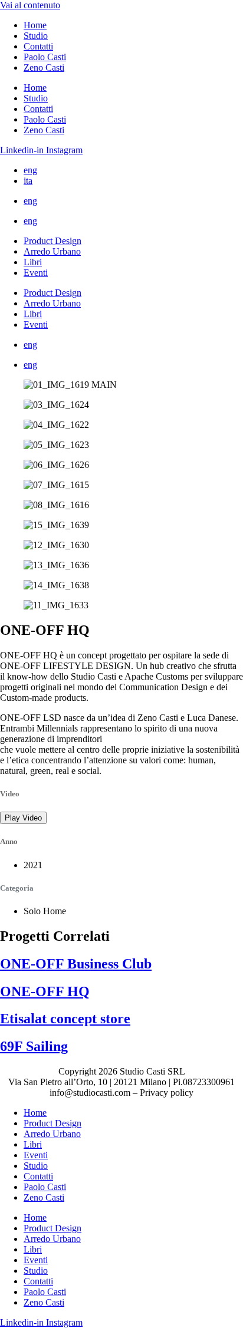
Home (35, 25)
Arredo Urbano (52, 251)
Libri (33, 262)
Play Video (23, 817)
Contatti (38, 46)
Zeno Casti (44, 67)
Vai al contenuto (30, 5)
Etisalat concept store (65, 1018)
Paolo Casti (45, 57)
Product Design (52, 241)
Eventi (36, 273)
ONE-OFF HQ (45, 991)
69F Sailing (34, 1046)
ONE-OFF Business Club (76, 963)
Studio (36, 36)
